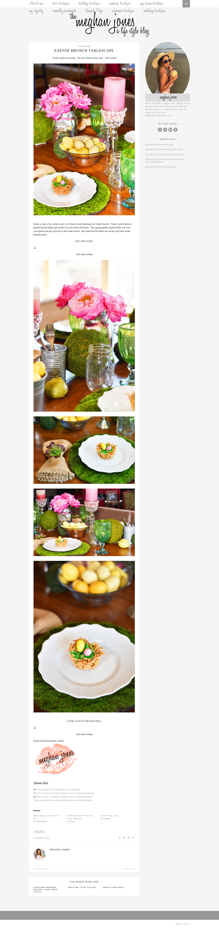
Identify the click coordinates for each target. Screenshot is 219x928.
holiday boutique (89, 4)
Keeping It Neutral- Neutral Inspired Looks (164, 149)
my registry (36, 11)
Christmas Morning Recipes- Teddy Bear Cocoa (46, 889)
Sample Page (94, 11)
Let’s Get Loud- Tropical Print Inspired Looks (164, 154)
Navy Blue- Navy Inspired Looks (159, 144)
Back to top (182, 924)
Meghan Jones (43, 838)
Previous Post (41, 869)
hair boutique (60, 4)
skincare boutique (123, 11)
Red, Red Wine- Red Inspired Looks (160, 166)
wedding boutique (154, 11)
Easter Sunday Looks (109, 815)
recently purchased (64, 11)
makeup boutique (120, 4)
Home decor (84, 46)
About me (36, 4)
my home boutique (151, 4)
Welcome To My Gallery (82, 887)
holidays (39, 832)
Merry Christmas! (113, 887)
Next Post (129, 869)
